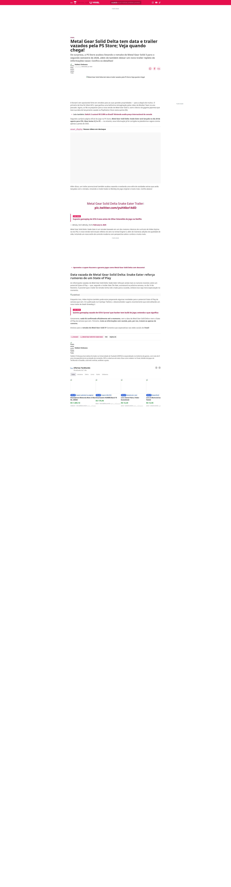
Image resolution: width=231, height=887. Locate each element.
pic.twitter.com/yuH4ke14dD (115, 208)
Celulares (80, 374)
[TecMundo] (75, 2)
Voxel (72, 37)
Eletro (87, 374)
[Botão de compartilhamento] (150, 68)
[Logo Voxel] (94, 2)
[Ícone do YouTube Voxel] (156, 2)
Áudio (98, 374)
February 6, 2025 (99, 225)
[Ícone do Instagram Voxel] (153, 3)
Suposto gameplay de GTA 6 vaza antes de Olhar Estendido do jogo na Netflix (107, 219)
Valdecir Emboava (81, 64)
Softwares (105, 374)
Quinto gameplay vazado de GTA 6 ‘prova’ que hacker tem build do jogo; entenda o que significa (115, 312)
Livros (92, 374)
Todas (73, 374)
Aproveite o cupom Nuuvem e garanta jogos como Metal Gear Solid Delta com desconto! (109, 267)
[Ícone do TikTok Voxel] (160, 2)
